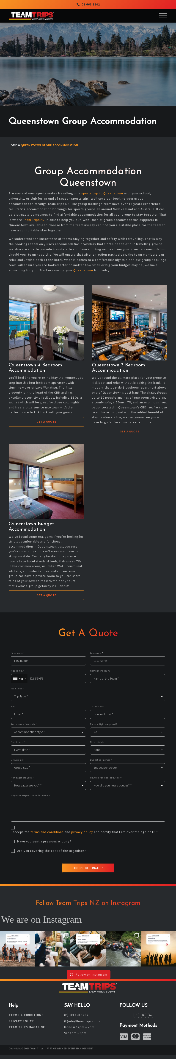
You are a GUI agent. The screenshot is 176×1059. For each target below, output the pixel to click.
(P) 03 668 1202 (76, 1015)
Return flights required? (103, 724)
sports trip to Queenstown (102, 193)
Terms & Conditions (26, 1015)
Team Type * (17, 688)
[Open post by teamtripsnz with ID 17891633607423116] (88, 948)
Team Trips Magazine (27, 1027)
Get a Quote (46, 421)
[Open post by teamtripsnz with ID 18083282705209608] (123, 948)
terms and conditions (47, 832)
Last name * (96, 653)
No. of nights (97, 742)
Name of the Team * (101, 671)
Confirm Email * (99, 706)
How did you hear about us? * (106, 777)
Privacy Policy (21, 1021)
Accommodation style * (24, 724)
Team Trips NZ (34, 220)
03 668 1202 (91, 4)
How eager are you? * (22, 777)
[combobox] (19, 678)
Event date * (18, 742)
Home (13, 145)
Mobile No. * (17, 671)
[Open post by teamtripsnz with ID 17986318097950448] (53, 948)
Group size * (18, 760)
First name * (18, 653)
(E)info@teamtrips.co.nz (82, 1021)
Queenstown (83, 270)
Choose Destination (88, 868)
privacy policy (82, 832)
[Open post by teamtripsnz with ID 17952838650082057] (17, 948)
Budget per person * (101, 760)
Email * (15, 706)
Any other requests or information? (30, 795)
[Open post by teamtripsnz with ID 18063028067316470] (158, 948)
